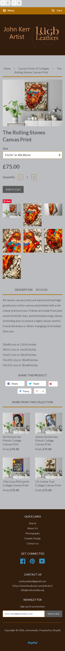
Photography (32, 533)
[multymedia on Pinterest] (32, 562)
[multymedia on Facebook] (22, 562)
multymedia (31, 630)
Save (8, 201)
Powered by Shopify (50, 630)
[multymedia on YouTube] (42, 562)
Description (23, 289)
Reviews (42, 289)
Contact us (33, 543)
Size (5, 148)
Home (7, 68)
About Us (32, 528)
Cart (59, 10)
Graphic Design (32, 538)
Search (32, 523)
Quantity (9, 177)
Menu (10, 10)
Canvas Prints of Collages (33, 68)
